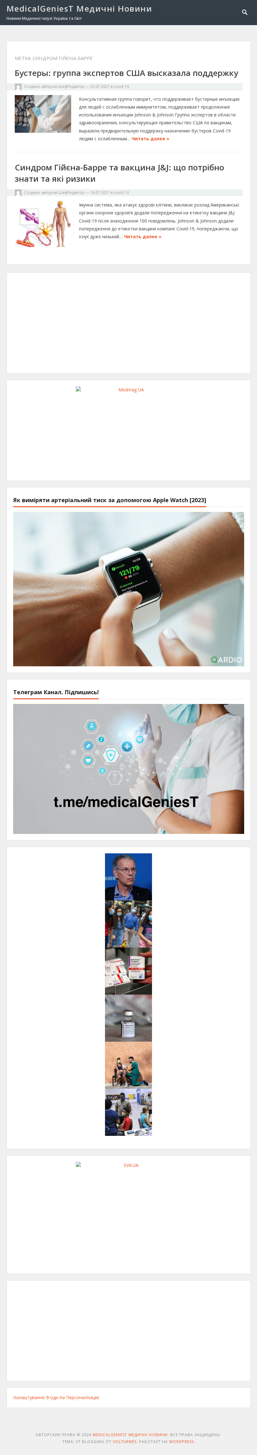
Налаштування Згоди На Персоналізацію (56, 1397)
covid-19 (121, 86)
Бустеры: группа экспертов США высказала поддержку (126, 72)
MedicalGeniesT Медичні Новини (79, 8)
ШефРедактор (71, 86)
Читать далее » (150, 139)
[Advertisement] (128, 323)
